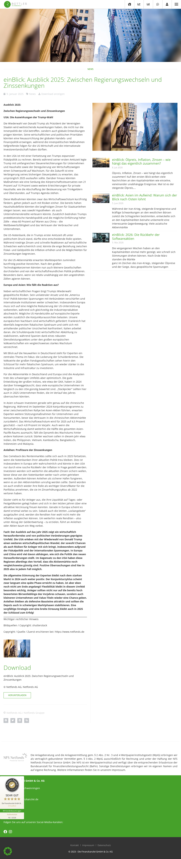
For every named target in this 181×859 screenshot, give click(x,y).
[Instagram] (10, 832)
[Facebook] (5, 832)
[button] (6, 720)
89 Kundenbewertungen (12, 810)
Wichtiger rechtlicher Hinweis (21, 619)
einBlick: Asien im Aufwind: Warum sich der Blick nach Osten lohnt (144, 197)
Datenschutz (104, 845)
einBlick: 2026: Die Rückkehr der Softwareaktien (136, 237)
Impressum (88, 845)
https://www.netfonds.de (69, 631)
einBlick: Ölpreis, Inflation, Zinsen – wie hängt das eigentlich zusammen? (141, 162)
